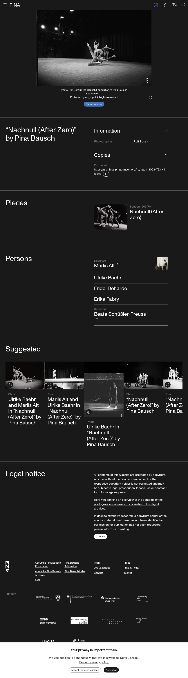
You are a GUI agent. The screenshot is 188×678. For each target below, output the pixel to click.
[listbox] (94, 48)
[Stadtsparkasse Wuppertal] (110, 599)
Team (97, 563)
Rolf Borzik (141, 142)
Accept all (111, 669)
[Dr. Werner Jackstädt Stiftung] (141, 620)
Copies (102, 155)
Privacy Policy (131, 567)
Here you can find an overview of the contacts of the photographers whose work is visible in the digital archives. (128, 504)
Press (127, 563)
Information (107, 131)
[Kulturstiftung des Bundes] (79, 620)
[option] (94, 48)
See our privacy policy (94, 662)
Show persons (94, 104)
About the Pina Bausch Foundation (48, 564)
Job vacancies (102, 567)
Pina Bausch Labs (74, 571)
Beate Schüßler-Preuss (120, 312)
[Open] (166, 155)
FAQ (37, 580)
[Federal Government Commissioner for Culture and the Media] (79, 599)
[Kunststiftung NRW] (141, 599)
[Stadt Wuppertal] (48, 620)
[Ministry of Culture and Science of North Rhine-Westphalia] (48, 599)
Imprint (128, 573)
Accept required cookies (85, 669)
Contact (100, 536)
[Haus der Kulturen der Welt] (48, 642)
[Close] (166, 131)
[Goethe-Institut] (79, 642)
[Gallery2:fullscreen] (148, 97)
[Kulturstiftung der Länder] (110, 620)
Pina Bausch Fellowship (71, 564)
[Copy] (106, 174)
